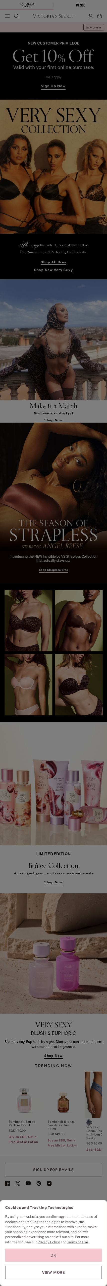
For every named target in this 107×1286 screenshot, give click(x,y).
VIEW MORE (53, 1272)
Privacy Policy (49, 1242)
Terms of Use (77, 1242)
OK (53, 1255)
